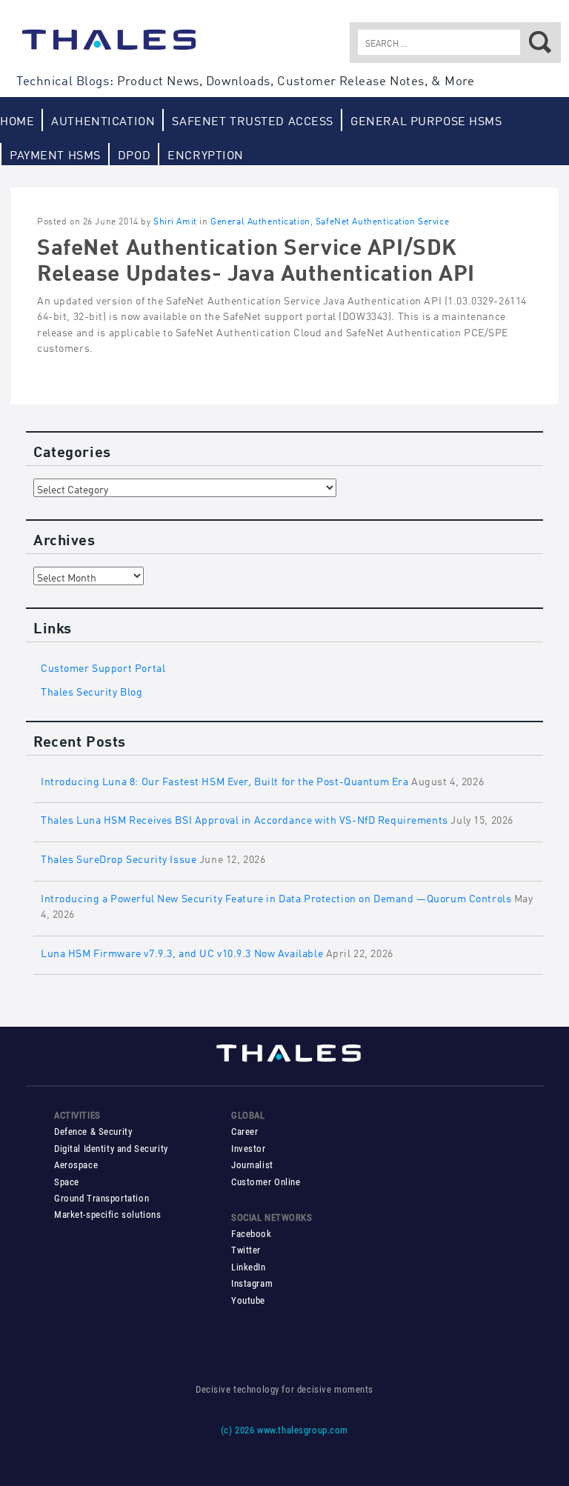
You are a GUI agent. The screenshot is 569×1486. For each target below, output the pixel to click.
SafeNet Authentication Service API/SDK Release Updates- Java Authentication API (256, 257)
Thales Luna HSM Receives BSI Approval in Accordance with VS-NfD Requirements (244, 818)
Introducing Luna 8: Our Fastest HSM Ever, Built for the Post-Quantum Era (224, 779)
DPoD (134, 153)
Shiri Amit (175, 220)
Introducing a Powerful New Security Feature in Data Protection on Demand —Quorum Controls (276, 896)
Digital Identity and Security (111, 1148)
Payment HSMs (55, 153)
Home (17, 119)
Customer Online (266, 1181)
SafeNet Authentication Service (382, 220)
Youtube (248, 1300)
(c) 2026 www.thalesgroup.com (284, 1430)
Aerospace (76, 1164)
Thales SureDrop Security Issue (118, 857)
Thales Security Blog (92, 690)
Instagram (252, 1283)
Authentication (103, 119)
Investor (248, 1148)
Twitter (246, 1250)
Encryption (205, 153)
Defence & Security (93, 1131)
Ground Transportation (101, 1198)
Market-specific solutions (107, 1214)
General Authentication (260, 220)
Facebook (251, 1233)
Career (244, 1131)
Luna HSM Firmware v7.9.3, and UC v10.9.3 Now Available (182, 951)
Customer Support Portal (103, 666)
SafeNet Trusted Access (252, 119)
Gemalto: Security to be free (109, 47)
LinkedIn (248, 1267)
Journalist (252, 1164)
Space (66, 1181)
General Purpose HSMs (426, 119)
